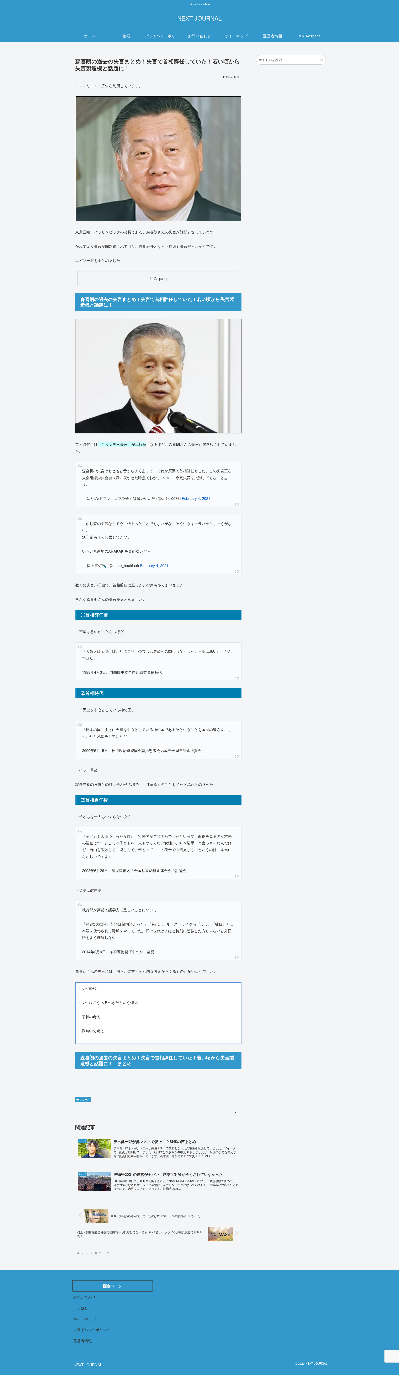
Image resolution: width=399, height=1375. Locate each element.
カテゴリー (82, 1308)
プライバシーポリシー (92, 1329)
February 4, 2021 (196, 498)
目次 (154, 278)
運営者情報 (82, 1340)
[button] (321, 59)
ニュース (85, 1099)
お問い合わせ (84, 1297)
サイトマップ (84, 1318)
